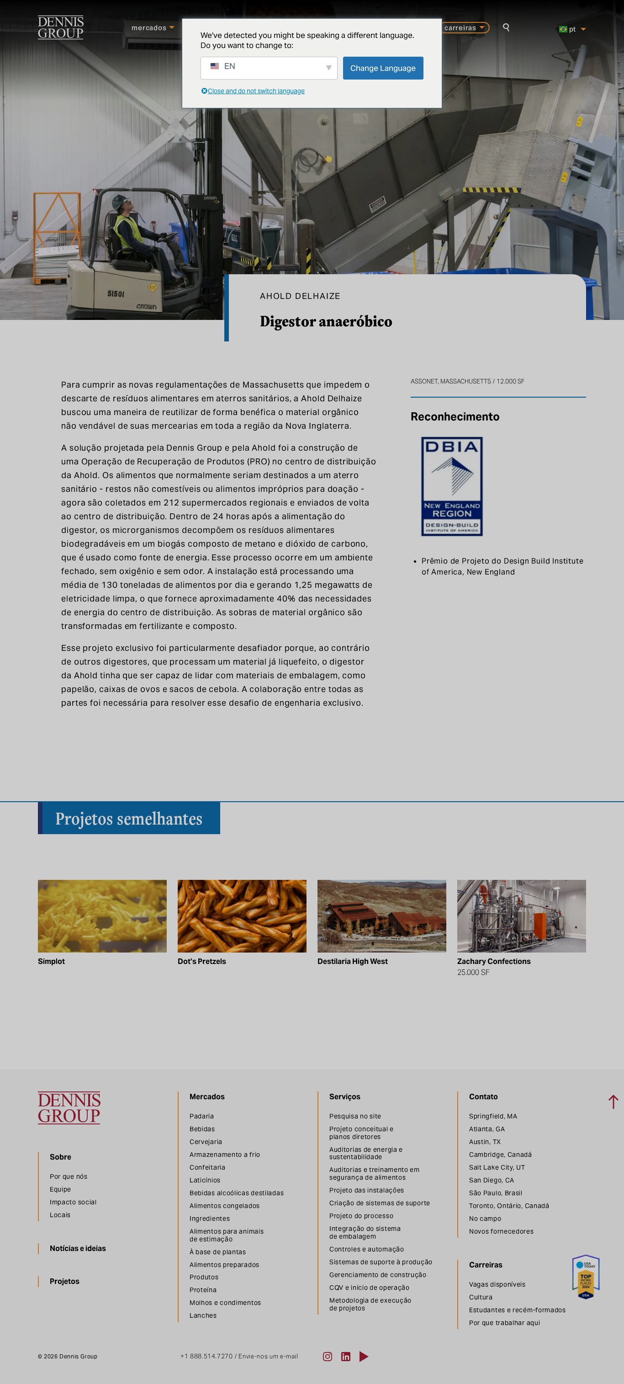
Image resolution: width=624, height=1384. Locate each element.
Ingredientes (210, 1218)
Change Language (383, 68)
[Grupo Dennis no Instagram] (327, 1356)
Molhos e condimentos (225, 1303)
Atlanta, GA (487, 1129)
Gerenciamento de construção (378, 1275)
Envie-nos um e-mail (268, 1356)
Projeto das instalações (366, 1190)
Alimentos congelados (225, 1206)
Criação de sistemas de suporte (379, 1203)
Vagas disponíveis (497, 1284)
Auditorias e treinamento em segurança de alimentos (374, 1174)
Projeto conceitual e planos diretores (361, 1133)
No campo (485, 1218)
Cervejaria (206, 1142)
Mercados (149, 27)
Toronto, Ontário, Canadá (509, 1206)
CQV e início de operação (369, 1287)
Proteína (203, 1290)
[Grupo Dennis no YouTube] (364, 1356)
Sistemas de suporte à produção (381, 1262)
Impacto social (73, 1202)
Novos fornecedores (501, 1231)
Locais (60, 1215)
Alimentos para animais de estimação (227, 1235)
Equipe (60, 1189)
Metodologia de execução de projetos (370, 1304)
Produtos (204, 1277)
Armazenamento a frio (225, 1154)
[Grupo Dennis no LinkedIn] (345, 1356)
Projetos (64, 1281)
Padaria (202, 1116)
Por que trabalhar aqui (504, 1323)
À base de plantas (218, 1252)
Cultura (481, 1297)
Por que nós (69, 1176)
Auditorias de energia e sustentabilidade (366, 1153)
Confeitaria (208, 1167)
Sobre (60, 1157)
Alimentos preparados (224, 1265)
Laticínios (205, 1180)
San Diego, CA (491, 1180)
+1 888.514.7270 (206, 1356)
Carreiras (460, 27)
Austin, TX (485, 1142)
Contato (483, 1097)
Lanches (203, 1315)
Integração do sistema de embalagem (365, 1232)
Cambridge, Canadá (500, 1154)
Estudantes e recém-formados (517, 1310)
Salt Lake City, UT (497, 1167)
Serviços (344, 1097)
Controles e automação (366, 1249)
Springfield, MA (493, 1116)
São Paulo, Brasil (496, 1193)
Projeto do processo (361, 1216)
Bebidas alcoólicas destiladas (237, 1193)
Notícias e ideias (78, 1248)
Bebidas (202, 1129)
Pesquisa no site (355, 1116)
